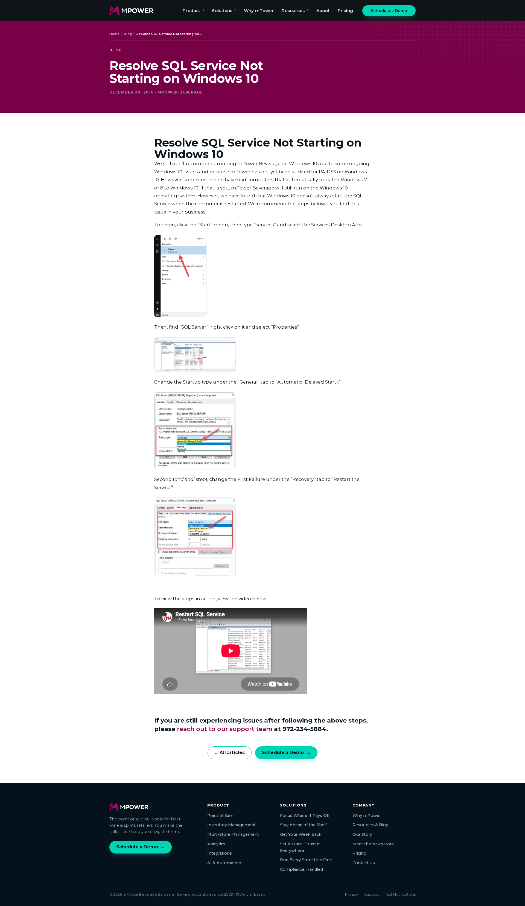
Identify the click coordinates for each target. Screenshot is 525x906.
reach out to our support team (224, 728)
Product (193, 10)
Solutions (224, 10)
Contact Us (363, 862)
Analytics (216, 843)
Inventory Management (231, 824)
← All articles (229, 752)
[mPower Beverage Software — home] (131, 10)
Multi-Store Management (233, 834)
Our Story (362, 834)
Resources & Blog (370, 824)
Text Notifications (400, 894)
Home (114, 34)
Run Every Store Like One (306, 859)
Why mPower (259, 10)
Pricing (345, 10)
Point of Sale (220, 815)
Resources (295, 10)
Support (371, 894)
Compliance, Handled (301, 869)
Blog (128, 34)
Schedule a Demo (389, 10)
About (322, 10)
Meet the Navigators (373, 843)
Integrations (219, 853)
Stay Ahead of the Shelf (303, 824)
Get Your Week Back (300, 834)
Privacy (351, 894)
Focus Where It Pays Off (304, 815)
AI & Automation (224, 862)
